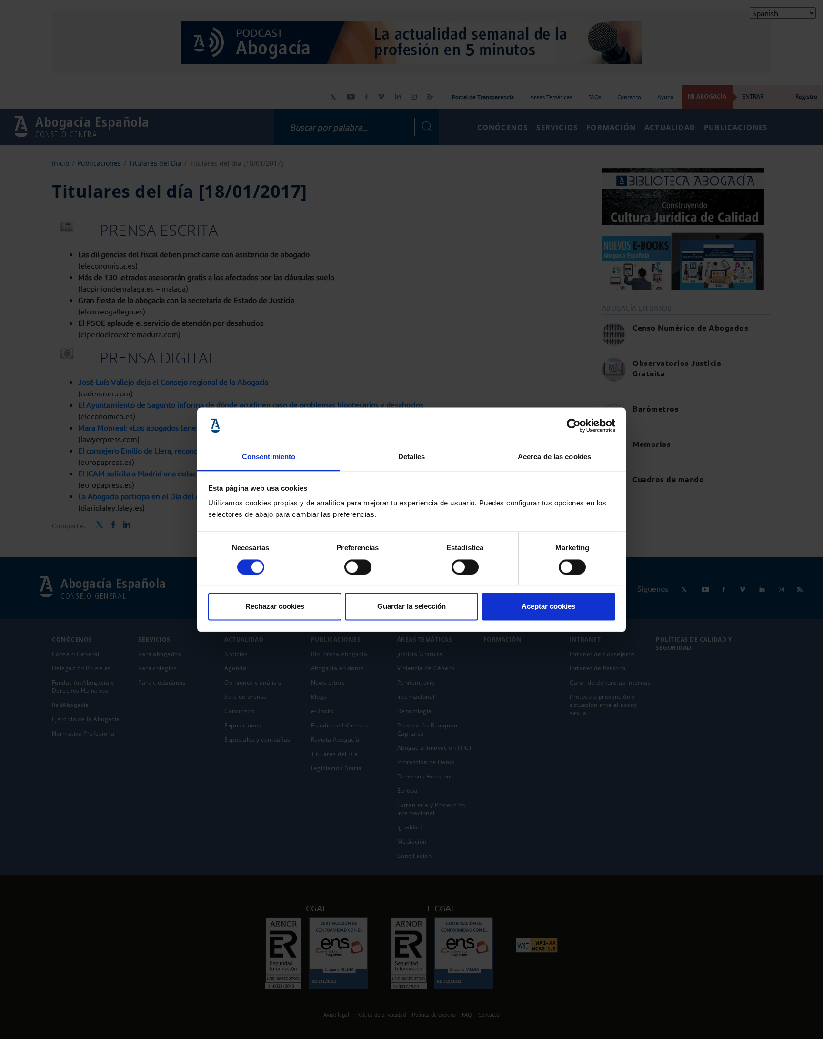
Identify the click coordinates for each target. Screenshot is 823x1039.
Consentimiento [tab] (268, 457)
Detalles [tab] (411, 457)
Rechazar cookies (274, 607)
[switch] (357, 567)
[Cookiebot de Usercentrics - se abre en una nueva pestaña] (573, 425)
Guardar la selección (411, 607)
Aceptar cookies (548, 607)
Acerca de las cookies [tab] (554, 457)
